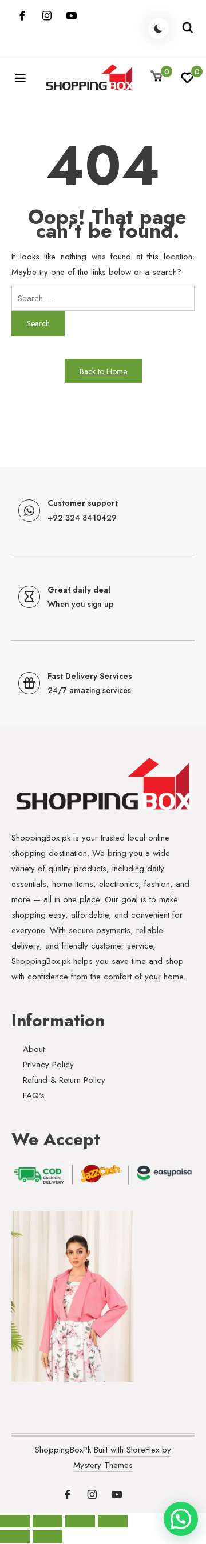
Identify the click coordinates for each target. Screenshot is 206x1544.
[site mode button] (158, 28)
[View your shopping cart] (157, 76)
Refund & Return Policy (64, 1080)
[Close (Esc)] (113, 1521)
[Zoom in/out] (15, 1521)
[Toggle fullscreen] (47, 1521)
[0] (187, 81)
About (34, 1049)
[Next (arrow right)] (47, 1536)
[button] (181, 1519)
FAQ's (34, 1095)
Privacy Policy (48, 1064)
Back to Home (103, 371)
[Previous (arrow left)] (15, 1536)
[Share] (80, 1521)
